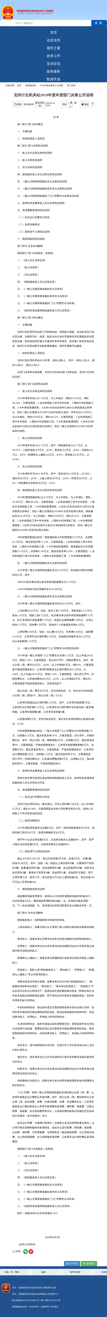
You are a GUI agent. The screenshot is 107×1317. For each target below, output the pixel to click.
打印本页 (73, 1263)
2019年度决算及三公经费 (51, 85)
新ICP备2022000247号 (50, 1300)
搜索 (99, 23)
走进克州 (53, 40)
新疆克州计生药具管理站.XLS (41, 1213)
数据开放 (53, 79)
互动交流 (53, 64)
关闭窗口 (90, 1263)
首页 (53, 32)
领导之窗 (53, 48)
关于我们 (53, 1307)
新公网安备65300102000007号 (25, 1300)
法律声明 (45, 1307)
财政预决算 (30, 85)
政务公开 (53, 56)
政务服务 (53, 71)
